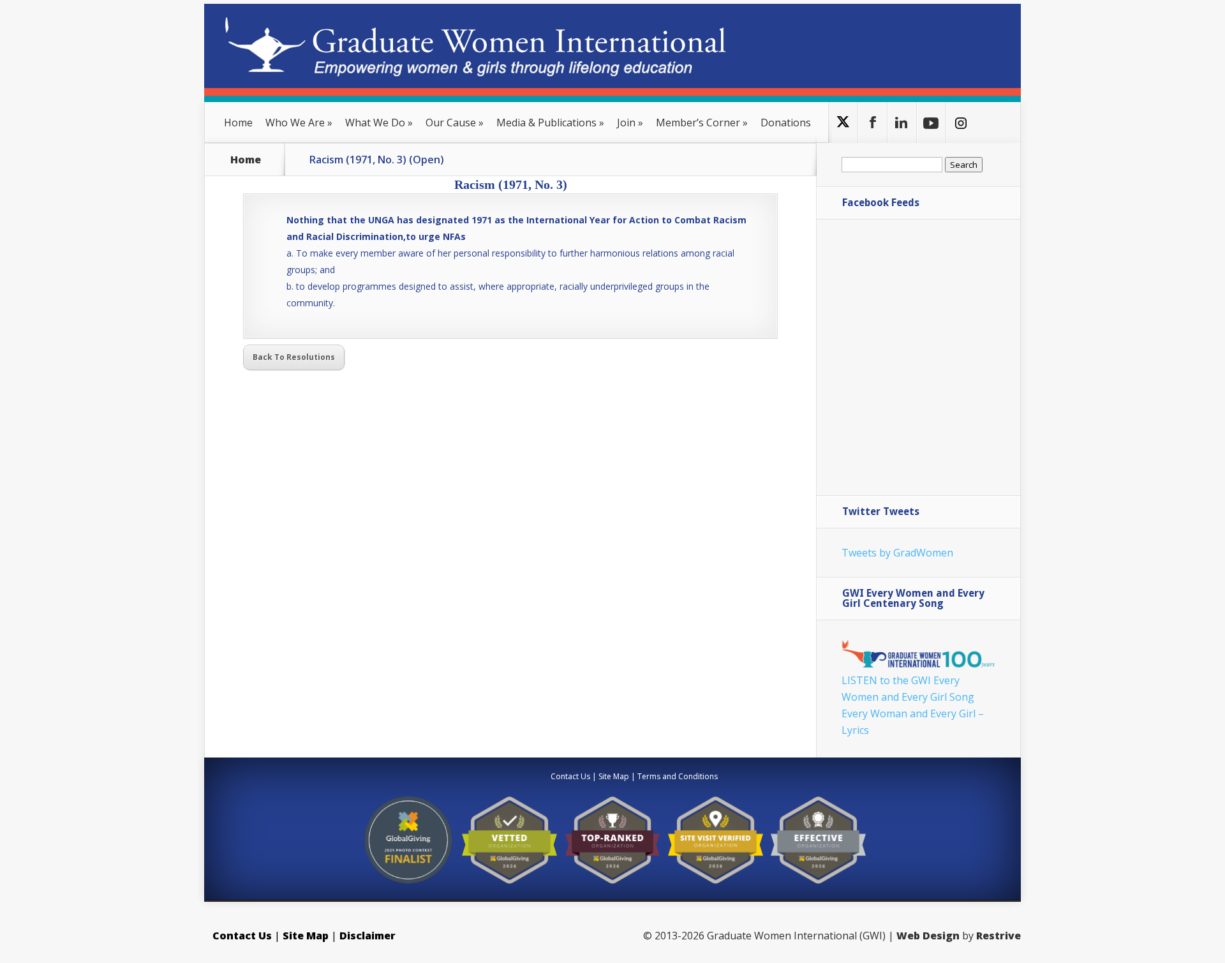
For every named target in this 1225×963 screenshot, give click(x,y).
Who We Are (298, 123)
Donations (786, 123)
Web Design (928, 936)
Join (630, 123)
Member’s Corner (702, 123)
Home (238, 123)
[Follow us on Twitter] (843, 122)
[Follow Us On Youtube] (931, 122)
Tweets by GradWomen (897, 553)
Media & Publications (550, 123)
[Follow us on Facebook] (872, 122)
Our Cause (455, 123)
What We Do (379, 123)
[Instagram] (960, 122)
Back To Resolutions (294, 357)
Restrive (998, 936)
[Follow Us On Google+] (901, 122)
